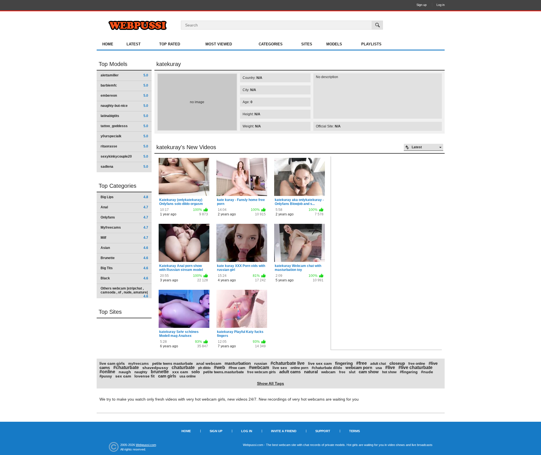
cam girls (167, 376)
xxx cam (180, 372)
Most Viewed (218, 44)
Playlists (371, 44)
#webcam (259, 367)
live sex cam (320, 363)
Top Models (113, 64)
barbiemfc (124, 85)
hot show (389, 372)
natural (311, 371)
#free (361, 363)
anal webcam (208, 363)
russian (260, 363)
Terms (354, 431)
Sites (306, 44)
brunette (160, 371)
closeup (397, 363)
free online (416, 364)
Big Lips (124, 197)
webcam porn (358, 367)
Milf (124, 238)
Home (107, 44)
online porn (299, 368)
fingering (344, 363)
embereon (124, 96)
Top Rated (169, 44)
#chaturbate (126, 367)
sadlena (124, 167)
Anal (124, 207)
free (342, 372)
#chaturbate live (287, 363)
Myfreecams (124, 227)
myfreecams (138, 364)
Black (124, 278)
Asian (124, 248)
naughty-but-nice (124, 106)
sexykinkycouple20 (124, 156)
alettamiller (124, 75)
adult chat (378, 364)
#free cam (237, 368)
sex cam (123, 376)
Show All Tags (270, 383)
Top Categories (117, 186)
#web (219, 367)
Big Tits (124, 268)
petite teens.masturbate (223, 372)
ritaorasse (124, 146)
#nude (427, 372)
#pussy (105, 376)
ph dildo (204, 368)
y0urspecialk (124, 136)
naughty (140, 372)
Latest (134, 44)
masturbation (238, 363)
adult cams (290, 371)
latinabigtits (124, 116)
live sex (279, 367)
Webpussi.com (146, 445)
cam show (369, 371)
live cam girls (112, 363)
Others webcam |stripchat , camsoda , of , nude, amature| (124, 292)
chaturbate (183, 367)
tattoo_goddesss (124, 126)
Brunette (124, 258)
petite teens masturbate (172, 363)
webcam (328, 372)
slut (352, 372)
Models (334, 44)
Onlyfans (124, 217)
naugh (125, 372)
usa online (187, 376)
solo (195, 371)
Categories (271, 44)
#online (107, 371)
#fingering (409, 372)
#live (390, 367)
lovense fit (144, 376)
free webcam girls (261, 372)
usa (379, 368)
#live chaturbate (415, 367)
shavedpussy (155, 367)
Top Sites (110, 312)
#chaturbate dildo (327, 368)
